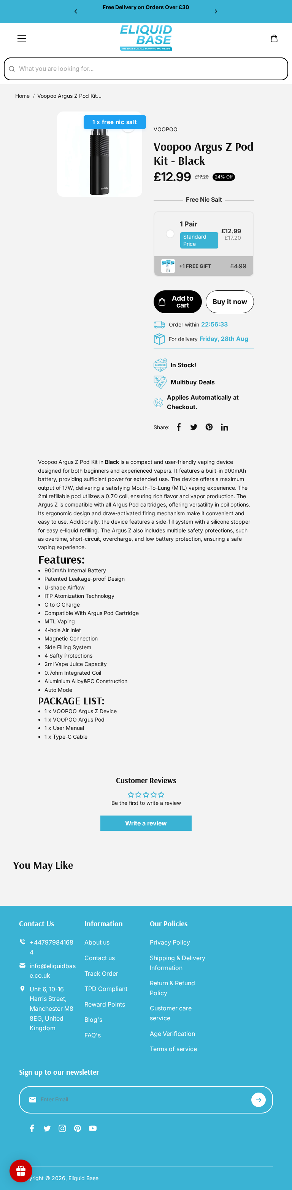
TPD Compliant (105, 988)
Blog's (93, 1019)
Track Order (101, 973)
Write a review (146, 823)
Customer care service (171, 1013)
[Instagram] (62, 1128)
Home (22, 95)
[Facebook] (178, 427)
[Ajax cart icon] (274, 38)
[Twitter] (194, 427)
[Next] (215, 11)
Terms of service (173, 1049)
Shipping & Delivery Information (177, 963)
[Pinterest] (209, 427)
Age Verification (172, 1033)
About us (97, 942)
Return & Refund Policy (172, 988)
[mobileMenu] (21, 38)
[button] (204, 266)
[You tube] (92, 1128)
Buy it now (230, 302)
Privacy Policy (170, 942)
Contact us (99, 958)
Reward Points (104, 1004)
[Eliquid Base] (146, 38)
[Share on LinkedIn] (224, 427)
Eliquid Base (83, 1178)
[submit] (258, 1100)
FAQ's (92, 1035)
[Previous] (76, 11)
